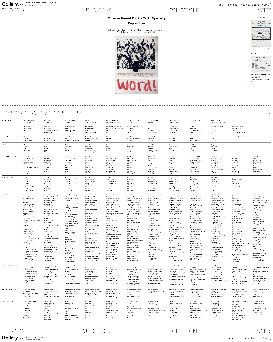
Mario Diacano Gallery (175, 202)
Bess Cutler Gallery (49, 251)
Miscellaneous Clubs (132, 152)
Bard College (26, 291)
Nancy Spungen (194, 171)
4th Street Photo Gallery (29, 217)
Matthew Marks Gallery (175, 213)
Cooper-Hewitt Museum (71, 276)
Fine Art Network (90, 314)
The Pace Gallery (236, 233)
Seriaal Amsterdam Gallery (218, 236)
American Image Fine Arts (30, 256)
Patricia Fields (193, 179)
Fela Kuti (87, 165)
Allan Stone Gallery (28, 244)
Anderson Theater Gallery (51, 195)
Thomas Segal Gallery (238, 242)
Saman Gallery (215, 220)
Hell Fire (66, 150)
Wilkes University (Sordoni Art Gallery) (261, 290)
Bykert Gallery (68, 211)
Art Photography (27, 122)
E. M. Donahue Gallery (91, 218)
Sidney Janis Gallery (216, 246)
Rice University (131, 294)
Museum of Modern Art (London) (196, 266)
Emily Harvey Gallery (91, 227)
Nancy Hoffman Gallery (175, 244)
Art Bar (45, 217)
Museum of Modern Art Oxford (198, 269)
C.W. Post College (27, 295)
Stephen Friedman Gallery (239, 213)
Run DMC (213, 173)
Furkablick (109, 307)
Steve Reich (235, 165)
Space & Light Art (194, 140)
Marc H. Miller (152, 188)
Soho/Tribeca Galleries (217, 256)
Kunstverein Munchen (133, 276)
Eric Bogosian (89, 160)
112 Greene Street (27, 209)
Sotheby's (255, 269)
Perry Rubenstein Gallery (197, 226)
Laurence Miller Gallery (154, 225)
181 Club (25, 146)
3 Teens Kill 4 (26, 156)
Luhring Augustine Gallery (155, 252)
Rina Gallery (193, 258)
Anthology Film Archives (29, 305)
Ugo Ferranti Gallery (258, 197)
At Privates (25, 312)
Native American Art (174, 128)
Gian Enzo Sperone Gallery (113, 234)
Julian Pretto (130, 256)
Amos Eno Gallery (28, 258)
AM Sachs (25, 247)
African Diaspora (27, 128)
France (108, 132)
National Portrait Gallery (175, 246)
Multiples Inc (172, 240)
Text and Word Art (216, 120)
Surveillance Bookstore (217, 307)
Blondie (46, 169)
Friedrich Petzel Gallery (91, 260)
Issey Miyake (88, 188)
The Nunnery (235, 229)
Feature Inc (88, 238)
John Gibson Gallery (132, 242)
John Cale (130, 162)
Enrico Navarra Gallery (91, 231)
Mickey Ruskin (173, 185)
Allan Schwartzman (28, 185)
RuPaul (233, 156)
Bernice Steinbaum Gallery (51, 249)
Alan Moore (26, 179)
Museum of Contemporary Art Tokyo (177, 277)
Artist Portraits (47, 128)
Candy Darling (68, 162)
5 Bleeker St (26, 197)
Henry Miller (88, 183)
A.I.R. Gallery (26, 224)
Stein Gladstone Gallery (238, 208)
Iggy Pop (108, 164)
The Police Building (237, 310)
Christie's (66, 271)
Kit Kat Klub (88, 148)
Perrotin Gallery (194, 224)
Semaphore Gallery (216, 233)
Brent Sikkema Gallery (70, 195)
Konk (149, 165)
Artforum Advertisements (50, 136)
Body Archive (47, 301)
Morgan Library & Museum (155, 278)
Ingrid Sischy (88, 185)
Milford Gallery (173, 226)
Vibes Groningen (257, 312)
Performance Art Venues (175, 303)
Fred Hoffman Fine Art (91, 256)
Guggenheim (89, 280)
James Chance (110, 169)
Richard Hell (214, 164)
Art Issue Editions (48, 220)
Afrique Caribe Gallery (29, 231)
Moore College (110, 291)
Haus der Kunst (110, 256)
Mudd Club (151, 145)
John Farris (130, 181)
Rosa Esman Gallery (216, 206)
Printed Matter (173, 316)
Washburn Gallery (258, 223)
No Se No (171, 258)
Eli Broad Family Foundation (72, 283)
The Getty (255, 275)
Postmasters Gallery (195, 240)
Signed (192, 136)
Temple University (174, 294)
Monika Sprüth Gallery (175, 236)
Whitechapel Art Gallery (259, 230)
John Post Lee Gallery (133, 247)
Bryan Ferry (67, 156)
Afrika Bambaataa (28, 162)
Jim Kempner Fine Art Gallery (135, 240)
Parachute (151, 317)
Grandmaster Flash (111, 158)
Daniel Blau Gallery (69, 261)
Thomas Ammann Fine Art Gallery (239, 237)
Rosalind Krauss (215, 183)
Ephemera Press (247, 338)
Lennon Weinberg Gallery (155, 233)
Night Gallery (173, 256)
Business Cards (68, 136)
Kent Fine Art (151, 200)
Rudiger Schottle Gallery (217, 209)
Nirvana (150, 146)
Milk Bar (129, 150)
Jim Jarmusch (131, 178)
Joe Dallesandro (131, 160)
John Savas (130, 167)
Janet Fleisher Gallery (133, 229)
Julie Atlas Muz (152, 158)
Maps (107, 140)
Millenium (130, 317)
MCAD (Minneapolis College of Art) (93, 295)
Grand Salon (109, 240)
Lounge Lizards (173, 165)
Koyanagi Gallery (153, 211)
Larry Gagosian (152, 183)
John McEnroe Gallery (133, 246)
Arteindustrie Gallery (49, 227)
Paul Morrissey (194, 183)
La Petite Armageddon (91, 152)
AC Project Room (27, 227)
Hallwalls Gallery (111, 252)
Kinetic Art (109, 138)
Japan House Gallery (133, 233)
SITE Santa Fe (235, 285)
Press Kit (150, 140)
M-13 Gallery (151, 256)
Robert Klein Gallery (216, 195)
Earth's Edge (88, 303)
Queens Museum (236, 273)
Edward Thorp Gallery (91, 220)
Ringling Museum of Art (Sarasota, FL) (238, 275)
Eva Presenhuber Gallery (92, 233)
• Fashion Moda (254, 49)
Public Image (172, 317)
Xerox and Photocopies (238, 136)
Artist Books (47, 138)
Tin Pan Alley (193, 146)
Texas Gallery (235, 220)
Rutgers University (153, 289)
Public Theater (194, 301)
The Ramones (256, 164)
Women (234, 130)
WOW (254, 316)
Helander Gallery (132, 197)
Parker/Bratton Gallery (196, 211)
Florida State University (70, 291)
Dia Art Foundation (69, 281)
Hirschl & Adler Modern (133, 200)
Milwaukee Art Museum (154, 269)
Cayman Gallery (69, 230)
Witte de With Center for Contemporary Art (259, 238)
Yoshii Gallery (256, 252)
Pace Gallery (193, 204)
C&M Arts (46, 310)
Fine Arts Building (90, 242)
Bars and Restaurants (49, 132)
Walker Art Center (258, 282)
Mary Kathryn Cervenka (196, 160)
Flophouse (88, 317)
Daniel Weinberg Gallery (92, 195)
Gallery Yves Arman (111, 227)
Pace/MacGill (193, 208)
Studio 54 (171, 148)
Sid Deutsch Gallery (216, 244)
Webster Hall (214, 146)
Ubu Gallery (256, 195)
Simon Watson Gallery (217, 251)
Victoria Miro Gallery (258, 205)
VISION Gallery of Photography (258, 208)
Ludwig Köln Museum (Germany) (133, 283)
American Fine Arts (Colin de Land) (30, 251)
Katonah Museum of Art (133, 266)
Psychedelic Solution (195, 243)
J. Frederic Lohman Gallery (134, 215)
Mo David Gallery (174, 229)
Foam (87, 246)
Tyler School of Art (195, 294)
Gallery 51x (109, 217)
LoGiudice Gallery (153, 247)
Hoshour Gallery (131, 206)
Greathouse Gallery (111, 242)
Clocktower (67, 250)
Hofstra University (69, 296)
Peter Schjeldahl (194, 185)
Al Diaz (25, 165)
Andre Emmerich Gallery (50, 197)
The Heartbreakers (258, 162)
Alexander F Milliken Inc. (29, 240)
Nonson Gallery (194, 197)
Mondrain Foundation (154, 276)
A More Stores (26, 126)
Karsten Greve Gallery (154, 197)
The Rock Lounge (236, 312)
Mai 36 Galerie (152, 260)
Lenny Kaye (151, 173)
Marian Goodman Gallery (176, 198)
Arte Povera (47, 120)
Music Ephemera (173, 126)
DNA (65, 173)
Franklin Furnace (111, 305)
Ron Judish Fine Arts (216, 202)
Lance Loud (151, 171)
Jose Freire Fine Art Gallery (134, 253)
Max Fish (171, 217)
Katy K (150, 160)
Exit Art (87, 310)
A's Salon (25, 222)
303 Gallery (26, 213)
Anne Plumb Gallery (49, 206)
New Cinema (151, 307)
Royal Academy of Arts (133, 296)
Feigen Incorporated (91, 240)
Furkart (108, 308)
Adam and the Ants (28, 158)
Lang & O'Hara (152, 223)
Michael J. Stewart (174, 181)
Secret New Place (194, 312)
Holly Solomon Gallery (133, 204)
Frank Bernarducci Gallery (92, 253)
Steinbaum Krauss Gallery (239, 209)
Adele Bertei (26, 160)
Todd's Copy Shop (236, 319)
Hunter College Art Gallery (92, 289)
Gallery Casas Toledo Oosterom (112, 221)
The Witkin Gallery (237, 235)
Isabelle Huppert (110, 165)
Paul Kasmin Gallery (195, 218)
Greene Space (110, 316)
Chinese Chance (69, 303)
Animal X (25, 169)
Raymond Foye (194, 188)
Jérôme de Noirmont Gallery (156, 195)
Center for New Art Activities (51, 314)
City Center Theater (69, 307)
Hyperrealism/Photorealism (114, 122)
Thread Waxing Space (238, 317)
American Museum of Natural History (31, 273)
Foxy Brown (88, 171)
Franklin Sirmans (69, 188)
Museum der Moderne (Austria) (177, 266)
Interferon (130, 305)
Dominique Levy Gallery (92, 208)
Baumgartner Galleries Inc (51, 247)
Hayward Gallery (111, 260)
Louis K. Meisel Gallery (154, 249)
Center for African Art (49, 280)
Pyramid (150, 152)
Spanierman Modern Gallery (240, 195)
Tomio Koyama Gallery (238, 251)
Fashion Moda (134, 99)
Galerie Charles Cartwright (113, 206)
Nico (191, 173)
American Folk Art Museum (30, 271)
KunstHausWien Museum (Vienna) (134, 270)
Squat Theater (173, 146)
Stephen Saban (236, 164)
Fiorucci (87, 316)
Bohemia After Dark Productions (49, 303)
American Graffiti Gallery (30, 254)
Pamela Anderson (216, 158)
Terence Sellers (257, 156)
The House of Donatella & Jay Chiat (240, 302)
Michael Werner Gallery (175, 224)
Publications (96, 10)
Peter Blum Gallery (195, 227)
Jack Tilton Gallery (132, 224)
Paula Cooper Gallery (196, 222)
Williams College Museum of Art (260, 293)
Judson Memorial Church (134, 308)
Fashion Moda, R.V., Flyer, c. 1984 (260, 48)
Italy (128, 132)
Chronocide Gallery (69, 243)
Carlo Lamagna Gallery (70, 221)
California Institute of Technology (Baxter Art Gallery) (50, 291)
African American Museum (30, 266)
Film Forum (88, 312)
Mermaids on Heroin (195, 165)
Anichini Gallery (48, 204)
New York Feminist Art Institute (156, 310)
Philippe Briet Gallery (196, 229)
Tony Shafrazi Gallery (238, 252)
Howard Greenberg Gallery (135, 208)
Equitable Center (90, 307)
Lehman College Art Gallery (93, 291)
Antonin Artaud (48, 178)
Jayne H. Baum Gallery (133, 236)
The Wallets (256, 167)
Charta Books (47, 319)
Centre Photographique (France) (70, 266)
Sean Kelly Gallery (216, 227)
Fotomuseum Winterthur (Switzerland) (92, 270)
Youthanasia (214, 150)
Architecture (47, 126)
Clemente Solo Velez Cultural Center (72, 309)
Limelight (108, 150)
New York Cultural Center (218, 273)
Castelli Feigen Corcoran (71, 223)
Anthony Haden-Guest (29, 190)
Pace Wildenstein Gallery (197, 206)
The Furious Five (257, 160)
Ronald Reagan (215, 181)
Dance (87, 130)
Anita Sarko (26, 171)
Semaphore (214, 229)
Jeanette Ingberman (112, 183)
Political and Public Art (217, 126)
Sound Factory (215, 301)
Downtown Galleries (90, 132)
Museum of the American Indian (197, 271)
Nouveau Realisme (153, 120)
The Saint (171, 152)
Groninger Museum (90, 278)
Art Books (25, 138)
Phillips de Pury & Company (239, 269)
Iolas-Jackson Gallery (133, 211)
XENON (213, 148)
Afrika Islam (26, 164)
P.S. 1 (191, 202)
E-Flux (87, 215)
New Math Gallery (174, 255)
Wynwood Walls (257, 244)
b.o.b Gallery (47, 235)
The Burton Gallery (237, 222)
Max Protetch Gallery (175, 218)
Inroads (129, 303)
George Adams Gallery (112, 233)
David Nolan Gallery (91, 198)
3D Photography (27, 136)
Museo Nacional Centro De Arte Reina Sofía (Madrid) (155, 280)
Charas (66, 237)
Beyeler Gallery (48, 255)
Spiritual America (236, 200)
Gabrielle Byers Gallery (112, 200)
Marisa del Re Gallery (175, 204)
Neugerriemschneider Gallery (177, 253)
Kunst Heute (130, 312)
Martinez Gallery (173, 208)
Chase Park (67, 301)
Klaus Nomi (151, 164)
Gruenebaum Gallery (112, 249)
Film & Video (88, 140)
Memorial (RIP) (152, 130)
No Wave (192, 126)
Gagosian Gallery (111, 202)
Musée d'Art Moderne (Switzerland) (196, 283)
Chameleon (47, 315)
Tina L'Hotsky (256, 171)
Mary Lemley (151, 190)
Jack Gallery (130, 220)
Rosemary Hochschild (217, 169)
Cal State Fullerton (28, 297)
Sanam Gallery (215, 222)
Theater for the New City (238, 315)
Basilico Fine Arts (48, 244)
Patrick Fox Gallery (195, 215)
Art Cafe (25, 307)
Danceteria (67, 146)
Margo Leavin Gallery (175, 197)
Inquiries (245, 4)
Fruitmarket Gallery (111, 195)
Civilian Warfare (69, 248)
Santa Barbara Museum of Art (240, 281)
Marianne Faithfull (195, 156)
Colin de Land (68, 179)
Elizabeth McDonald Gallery (93, 226)
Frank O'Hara (68, 187)
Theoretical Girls (257, 169)
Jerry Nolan (130, 156)
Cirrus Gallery (68, 245)
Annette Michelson (28, 188)
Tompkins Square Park (259, 301)
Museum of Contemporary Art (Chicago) (177, 270)
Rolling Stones (214, 167)
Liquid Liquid (172, 160)
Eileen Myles (67, 183)
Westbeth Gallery (257, 227)
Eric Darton (67, 185)
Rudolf (212, 171)
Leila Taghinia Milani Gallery (156, 231)
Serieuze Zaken (215, 238)
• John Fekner (266, 79)
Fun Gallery (109, 197)
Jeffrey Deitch (110, 185)
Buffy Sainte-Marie (69, 158)
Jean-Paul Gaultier (111, 181)
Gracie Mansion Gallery (112, 238)
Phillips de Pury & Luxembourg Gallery (198, 232)
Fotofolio (87, 249)
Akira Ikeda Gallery (28, 233)
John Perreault (131, 185)
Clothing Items (89, 136)
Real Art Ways (194, 305)
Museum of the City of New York (197, 275)
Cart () (266, 4)
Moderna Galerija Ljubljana (176, 231)
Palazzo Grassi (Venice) (217, 278)
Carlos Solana (47, 187)
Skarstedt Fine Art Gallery (218, 253)
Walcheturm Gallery (258, 221)
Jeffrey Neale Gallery (133, 238)
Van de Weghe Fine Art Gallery (261, 200)
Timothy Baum (236, 181)
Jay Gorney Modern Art (133, 235)
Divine (66, 171)
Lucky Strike (109, 152)
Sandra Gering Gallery (217, 224)
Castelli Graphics (69, 225)
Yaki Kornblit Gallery (258, 250)
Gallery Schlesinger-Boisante (114, 223)
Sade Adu (234, 158)
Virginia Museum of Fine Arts (260, 280)
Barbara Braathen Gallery (51, 236)
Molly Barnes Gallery (175, 235)
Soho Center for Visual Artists (198, 316)
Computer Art (89, 126)
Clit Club (46, 148)
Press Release (173, 136)
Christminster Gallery (70, 241)
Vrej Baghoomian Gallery (260, 216)
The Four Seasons (215, 316)
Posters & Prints (152, 138)
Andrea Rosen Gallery (50, 198)
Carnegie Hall (47, 312)
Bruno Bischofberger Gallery (72, 207)
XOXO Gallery (257, 248)
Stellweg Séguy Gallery (238, 211)
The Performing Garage (238, 308)
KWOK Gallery (152, 215)
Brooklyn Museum (48, 271)
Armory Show (26, 282)
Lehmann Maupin (153, 229)
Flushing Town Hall (111, 301)
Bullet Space (47, 306)
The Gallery (235, 226)
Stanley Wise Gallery (237, 204)
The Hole (213, 317)
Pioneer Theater (173, 308)
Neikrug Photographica (175, 249)
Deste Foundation (69, 280)
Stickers (213, 138)
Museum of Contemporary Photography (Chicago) (176, 283)
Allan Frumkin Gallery (29, 242)
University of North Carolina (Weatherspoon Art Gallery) (240, 290)
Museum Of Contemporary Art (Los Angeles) (177, 273)
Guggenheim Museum (91, 282)
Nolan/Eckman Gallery (175, 260)
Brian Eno (46, 173)
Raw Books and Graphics (196, 303)
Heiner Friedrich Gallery (134, 195)
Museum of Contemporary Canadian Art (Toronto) (176, 280)
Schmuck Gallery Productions (219, 226)
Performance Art (173, 122)
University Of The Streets (259, 308)
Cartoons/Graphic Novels (71, 140)
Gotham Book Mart (111, 312)
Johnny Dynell (131, 173)
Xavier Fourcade (257, 246)
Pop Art (192, 122)
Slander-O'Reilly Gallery (217, 255)
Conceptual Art (48, 122)
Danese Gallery (68, 259)
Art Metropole (26, 310)
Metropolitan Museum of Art (155, 268)
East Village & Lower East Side (114, 128)
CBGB (45, 146)
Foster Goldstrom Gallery (92, 247)
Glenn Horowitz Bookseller (113, 310)
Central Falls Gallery (70, 234)
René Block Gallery (195, 247)
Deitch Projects (89, 204)
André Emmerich (48, 202)
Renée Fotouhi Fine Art (196, 249)
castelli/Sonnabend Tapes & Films (72, 227)
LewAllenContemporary (154, 240)
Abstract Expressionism (29, 120)
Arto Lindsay (47, 162)
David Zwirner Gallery (91, 200)
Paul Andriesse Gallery (196, 217)
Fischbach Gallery (90, 244)
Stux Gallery (235, 217)
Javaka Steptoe (110, 179)
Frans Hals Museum (90, 275)
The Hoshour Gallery (237, 227)
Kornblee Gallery (153, 208)
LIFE (107, 146)
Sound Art (192, 138)
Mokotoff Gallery (173, 233)
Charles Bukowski (48, 188)
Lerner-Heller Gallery (154, 236)
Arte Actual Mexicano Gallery (52, 226)
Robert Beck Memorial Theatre (198, 310)
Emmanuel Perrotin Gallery (92, 229)
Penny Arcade (215, 162)
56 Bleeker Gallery (28, 206)
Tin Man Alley (235, 249)
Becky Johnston (48, 179)
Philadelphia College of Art (113, 297)
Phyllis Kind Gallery (195, 234)
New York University (111, 295)
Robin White (214, 179)
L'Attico (150, 217)
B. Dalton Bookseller (28, 314)
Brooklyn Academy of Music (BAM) (72, 204)
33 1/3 (24, 200)
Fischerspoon (89, 167)
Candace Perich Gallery (70, 214)
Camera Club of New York (51, 275)
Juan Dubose (151, 178)
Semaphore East (215, 231)
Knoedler (150, 204)
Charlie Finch (47, 190)
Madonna (171, 169)
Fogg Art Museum (90, 268)
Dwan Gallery (89, 213)
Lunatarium (130, 314)
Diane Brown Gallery (91, 206)
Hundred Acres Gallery (133, 209)
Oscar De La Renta (174, 190)
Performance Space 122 (175, 305)
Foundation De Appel (112, 303)
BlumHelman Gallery (49, 258)
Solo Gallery (214, 258)
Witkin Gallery (257, 236)
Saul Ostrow (214, 185)
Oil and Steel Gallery (195, 198)
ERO (86, 308)
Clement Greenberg (70, 178)
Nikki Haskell (172, 188)
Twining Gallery (236, 259)
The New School (194, 293)
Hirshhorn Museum (111, 269)
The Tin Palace (236, 314)
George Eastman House (92, 276)
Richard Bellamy (194, 251)
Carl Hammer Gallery (70, 218)
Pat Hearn (192, 178)
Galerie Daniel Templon (112, 208)
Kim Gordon (151, 162)
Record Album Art (174, 138)
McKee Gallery (173, 220)
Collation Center (69, 312)
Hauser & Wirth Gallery (112, 258)
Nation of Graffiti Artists (154, 305)
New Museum (214, 271)
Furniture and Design (133, 126)
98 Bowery (265, 338)
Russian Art (214, 130)
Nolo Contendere (195, 195)
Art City (46, 218)
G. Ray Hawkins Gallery (112, 198)
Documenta (88, 301)
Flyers (140, 99)
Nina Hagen (214, 156)
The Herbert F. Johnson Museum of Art (196, 290)
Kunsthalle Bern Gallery (154, 213)
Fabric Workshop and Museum (93, 266)
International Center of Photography (112, 280)
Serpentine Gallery (216, 240)
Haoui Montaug (89, 179)
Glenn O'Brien (68, 190)
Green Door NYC (111, 314)
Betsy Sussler (47, 165)
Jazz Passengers (110, 173)
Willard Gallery (257, 232)
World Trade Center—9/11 (239, 132)
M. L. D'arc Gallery (153, 258)
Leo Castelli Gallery (153, 234)
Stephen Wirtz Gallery (238, 215)
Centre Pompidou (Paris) (71, 269)
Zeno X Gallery (257, 259)
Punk (212, 128)
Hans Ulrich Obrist (90, 178)
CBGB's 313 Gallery (69, 232)
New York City (173, 130)
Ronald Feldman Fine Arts (218, 204)
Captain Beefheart (69, 164)
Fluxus (87, 120)
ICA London (109, 273)
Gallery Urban (110, 225)
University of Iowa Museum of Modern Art (219, 293)
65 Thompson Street (28, 208)
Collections (184, 10)
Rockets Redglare (215, 165)
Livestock (150, 245)
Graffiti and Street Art (112, 120)
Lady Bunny (151, 169)
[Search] (136, 113)
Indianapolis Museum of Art (113, 275)
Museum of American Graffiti (177, 268)
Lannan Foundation (132, 281)
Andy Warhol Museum (29, 278)
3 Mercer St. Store (27, 195)
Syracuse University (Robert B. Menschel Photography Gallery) (177, 291)
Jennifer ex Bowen (111, 187)
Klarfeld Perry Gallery (154, 202)
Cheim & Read (68, 239)
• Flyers (260, 49)
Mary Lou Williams (195, 162)
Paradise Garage (152, 150)
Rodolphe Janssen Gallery (218, 200)
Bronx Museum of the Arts (51, 269)
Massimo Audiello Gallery (176, 211)
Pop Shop (171, 310)
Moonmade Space (153, 301)
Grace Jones (109, 156)
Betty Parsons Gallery (49, 253)
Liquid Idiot (172, 158)
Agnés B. (25, 178)
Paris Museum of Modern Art (218, 280)
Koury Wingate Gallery (154, 209)
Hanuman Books (110, 317)
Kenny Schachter (152, 181)
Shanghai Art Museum (238, 283)
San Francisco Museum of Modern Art (239, 278)
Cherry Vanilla (68, 165)
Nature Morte (173, 247)
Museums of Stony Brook (196, 278)
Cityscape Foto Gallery (70, 246)
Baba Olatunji (47, 164)
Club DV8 (46, 152)
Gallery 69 (109, 218)
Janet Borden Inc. (132, 227)
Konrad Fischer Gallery (154, 206)
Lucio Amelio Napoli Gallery (156, 251)
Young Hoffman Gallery (259, 253)
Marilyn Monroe (194, 158)
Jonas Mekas (130, 190)
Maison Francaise (90, 293)
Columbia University (49, 294)
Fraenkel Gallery (90, 251)
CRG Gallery (67, 254)
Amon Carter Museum (29, 276)
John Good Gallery (132, 244)
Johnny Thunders (152, 156)
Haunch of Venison (111, 254)
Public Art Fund (236, 271)
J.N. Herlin (130, 217)
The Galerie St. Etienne (238, 224)
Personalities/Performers (196, 130)
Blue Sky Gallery (48, 256)
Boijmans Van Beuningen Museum (50, 266)
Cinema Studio (68, 305)
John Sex (129, 169)
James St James (110, 171)
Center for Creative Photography (49, 282)
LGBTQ (150, 126)
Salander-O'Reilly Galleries (218, 217)
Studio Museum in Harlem (260, 273)
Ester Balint (88, 164)
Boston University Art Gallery (30, 293)
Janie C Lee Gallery (132, 231)
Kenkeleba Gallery (153, 198)
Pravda (171, 314)
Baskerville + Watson (49, 246)
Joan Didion (130, 179)
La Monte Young (152, 167)
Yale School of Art (257, 296)
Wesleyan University (237, 296)
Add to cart (254, 53)
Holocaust (130, 130)
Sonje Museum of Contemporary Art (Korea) (261, 266)
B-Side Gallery (48, 233)
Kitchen (129, 310)
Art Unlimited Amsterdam (51, 224)
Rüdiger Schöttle (215, 211)
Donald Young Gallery (91, 209)
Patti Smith (213, 160)
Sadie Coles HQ (215, 215)
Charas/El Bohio (48, 317)
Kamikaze (88, 146)
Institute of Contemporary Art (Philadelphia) (114, 277)
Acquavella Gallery (28, 229)
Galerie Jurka (110, 209)
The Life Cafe (235, 304)
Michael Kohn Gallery (175, 222)
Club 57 (46, 150)
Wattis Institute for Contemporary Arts (238, 293)
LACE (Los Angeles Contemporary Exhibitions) (156, 221)
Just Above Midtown (132, 260)
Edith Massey (89, 158)
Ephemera (13, 10)
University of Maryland (217, 296)
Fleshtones (88, 169)
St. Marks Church (215, 303)
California (67, 128)
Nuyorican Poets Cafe (154, 312)
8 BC (24, 145)
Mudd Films (151, 303)
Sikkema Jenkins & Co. (217, 247)
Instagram (230, 338)
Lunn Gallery (151, 254)
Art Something (47, 222)
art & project (47, 215)
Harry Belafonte (110, 160)
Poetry (191, 132)
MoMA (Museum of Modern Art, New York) (155, 273)
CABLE (66, 212)
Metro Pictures (131, 316)
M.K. (128, 145)
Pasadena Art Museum (217, 282)
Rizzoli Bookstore (194, 308)
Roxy (170, 145)
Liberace (171, 156)
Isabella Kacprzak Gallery (134, 213)
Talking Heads (235, 171)
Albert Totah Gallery (28, 235)
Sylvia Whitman (236, 178)
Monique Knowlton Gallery (176, 238)
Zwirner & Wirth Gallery (259, 261)
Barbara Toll (47, 240)
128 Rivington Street (28, 211)
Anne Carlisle (47, 156)
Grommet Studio (110, 245)
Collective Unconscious (70, 315)
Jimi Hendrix (130, 158)
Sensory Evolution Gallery (218, 235)
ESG (86, 162)
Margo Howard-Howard (175, 173)
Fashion (108, 130)
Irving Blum (88, 187)
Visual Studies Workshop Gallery (259, 211)
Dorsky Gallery (89, 211)
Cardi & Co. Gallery (69, 216)
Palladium (150, 148)
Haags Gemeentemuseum (113, 266)
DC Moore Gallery (90, 202)
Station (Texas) (215, 305)
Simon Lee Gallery (216, 249)
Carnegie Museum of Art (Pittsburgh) (50, 277)
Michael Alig (172, 179)
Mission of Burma (194, 167)
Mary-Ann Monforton (175, 178)
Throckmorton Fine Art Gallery (240, 243)
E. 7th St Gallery (89, 217)
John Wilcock (130, 188)
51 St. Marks (26, 202)
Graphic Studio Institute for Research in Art (71, 293)
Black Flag (46, 167)
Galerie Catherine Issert (113, 204)
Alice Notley (26, 183)
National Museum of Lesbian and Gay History (218, 266)
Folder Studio (36, 339)
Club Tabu (67, 145)
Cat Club (46, 145)
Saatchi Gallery (215, 213)
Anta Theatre (26, 303)
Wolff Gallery (256, 241)
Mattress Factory (173, 215)
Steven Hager (214, 188)
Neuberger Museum (216, 269)
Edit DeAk (67, 181)
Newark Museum (215, 276)
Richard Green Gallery (196, 254)
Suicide (234, 167)
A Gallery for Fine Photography (31, 220)
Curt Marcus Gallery (70, 255)
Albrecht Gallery (27, 236)
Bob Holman (47, 181)
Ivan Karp (88, 190)
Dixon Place (67, 319)
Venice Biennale (257, 310)
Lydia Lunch (172, 167)
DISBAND (67, 169)
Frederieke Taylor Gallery (92, 258)
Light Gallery (151, 242)
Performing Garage (174, 307)
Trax (254, 305)
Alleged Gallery (27, 246)
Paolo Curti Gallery (195, 209)
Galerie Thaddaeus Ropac (113, 211)
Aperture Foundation (28, 280)
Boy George (47, 171)
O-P (149, 314)
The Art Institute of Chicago (176, 296)
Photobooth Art (131, 136)
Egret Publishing (89, 305)
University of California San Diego (218, 290)
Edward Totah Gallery (91, 222)
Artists (263, 10)
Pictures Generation (195, 120)
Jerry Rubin (109, 188)
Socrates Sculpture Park (196, 314)
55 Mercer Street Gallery (29, 204)
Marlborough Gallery (175, 206)
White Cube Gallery (258, 228)
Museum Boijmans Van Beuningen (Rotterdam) (155, 284)
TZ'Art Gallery (235, 261)
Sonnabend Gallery (216, 260)
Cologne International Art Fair (72, 317)
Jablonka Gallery (132, 218)
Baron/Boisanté (48, 242)
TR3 (191, 148)
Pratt (128, 293)
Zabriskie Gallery (257, 257)
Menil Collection (152, 266)
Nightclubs (172, 132)
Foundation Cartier (90, 273)
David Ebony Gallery (91, 197)
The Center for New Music (218, 310)
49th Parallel (26, 215)
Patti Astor (192, 181)
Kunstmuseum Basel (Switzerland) (132, 273)
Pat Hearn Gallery (195, 213)
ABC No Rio (26, 226)
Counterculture (89, 128)
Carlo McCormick (48, 185)
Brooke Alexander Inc (70, 202)
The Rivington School (237, 126)
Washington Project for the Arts (261, 314)
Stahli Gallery (235, 202)
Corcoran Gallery (69, 252)
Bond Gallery (47, 260)
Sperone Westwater (237, 197)
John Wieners (131, 187)
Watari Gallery (257, 225)
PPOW (192, 242)
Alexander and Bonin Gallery (31, 238)
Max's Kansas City (132, 146)
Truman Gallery (236, 258)
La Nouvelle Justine (90, 150)
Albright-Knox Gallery (29, 268)
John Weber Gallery (132, 249)
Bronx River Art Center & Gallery (71, 199)
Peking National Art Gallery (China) (239, 266)
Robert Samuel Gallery (217, 198)
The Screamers (257, 165)
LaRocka (108, 145)
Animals (25, 132)
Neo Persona (172, 251)
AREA (24, 148)
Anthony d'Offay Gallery (50, 209)
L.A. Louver (151, 218)
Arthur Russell (47, 160)
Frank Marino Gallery (91, 255)
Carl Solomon (47, 183)
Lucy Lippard (151, 185)
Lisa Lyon (171, 162)
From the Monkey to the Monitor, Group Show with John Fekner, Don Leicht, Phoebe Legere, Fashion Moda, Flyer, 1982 (260, 75)
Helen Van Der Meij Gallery (134, 198)
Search (256, 4)
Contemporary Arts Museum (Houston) (72, 273)
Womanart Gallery (258, 242)
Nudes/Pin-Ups (194, 128)
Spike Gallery (235, 198)
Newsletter (232, 4)
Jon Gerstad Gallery (132, 251)
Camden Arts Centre (49, 273)
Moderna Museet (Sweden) (155, 271)
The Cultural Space (216, 312)
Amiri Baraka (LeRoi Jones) (30, 187)
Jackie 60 (88, 145)
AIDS (24, 130)
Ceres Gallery (68, 236)
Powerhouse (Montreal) (175, 312)
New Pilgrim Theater (153, 308)
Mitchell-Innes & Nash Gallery (177, 227)
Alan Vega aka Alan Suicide (30, 167)
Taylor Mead (235, 173)
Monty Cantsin (194, 169)
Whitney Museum (257, 284)
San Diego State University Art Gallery (156, 292)
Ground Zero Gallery (112, 247)
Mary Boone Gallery (174, 209)
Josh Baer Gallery (132, 255)
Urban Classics (257, 198)
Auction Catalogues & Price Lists (52, 140)
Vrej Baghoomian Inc (258, 217)
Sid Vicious (234, 160)
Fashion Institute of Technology (72, 289)
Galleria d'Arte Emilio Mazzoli (114, 213)
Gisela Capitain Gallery (112, 236)
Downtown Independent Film (114, 126)
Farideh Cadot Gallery (91, 235)
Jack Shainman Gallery (133, 222)
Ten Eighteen (172, 150)
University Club (257, 307)
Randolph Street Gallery (196, 245)
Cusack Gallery (68, 257)
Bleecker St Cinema (28, 317)
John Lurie (130, 165)
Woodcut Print (215, 140)
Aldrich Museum (27, 269)
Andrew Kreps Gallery (50, 200)
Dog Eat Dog (88, 156)
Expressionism (68, 122)
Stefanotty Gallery (237, 206)
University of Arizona (195, 296)
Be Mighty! (25, 316)
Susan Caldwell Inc (237, 218)
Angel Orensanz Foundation (30, 301)
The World (193, 145)
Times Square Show (237, 128)
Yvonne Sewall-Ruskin (238, 187)
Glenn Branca (89, 173)
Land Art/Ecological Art (133, 120)
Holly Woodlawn (110, 162)
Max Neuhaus (194, 164)
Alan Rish (25, 181)
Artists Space (47, 229)
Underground (193, 152)
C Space (46, 308)
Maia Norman (152, 187)
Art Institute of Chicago (29, 289)
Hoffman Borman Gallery (134, 202)
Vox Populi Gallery (258, 214)
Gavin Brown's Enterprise (113, 231)
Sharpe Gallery (215, 242)
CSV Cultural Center (69, 278)
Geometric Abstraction (91, 122)
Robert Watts (193, 190)
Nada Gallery (173, 242)
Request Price (136, 23)
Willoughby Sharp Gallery (260, 234)
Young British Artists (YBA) (218, 122)
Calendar (67, 138)
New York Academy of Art (113, 293)
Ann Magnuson (27, 173)
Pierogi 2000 (193, 236)
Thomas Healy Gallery (238, 240)
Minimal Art (130, 122)
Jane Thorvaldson (111, 178)
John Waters (130, 171)
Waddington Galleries (259, 219)
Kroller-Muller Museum (133, 268)
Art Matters (26, 308)
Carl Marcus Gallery (70, 220)
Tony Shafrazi (235, 183)
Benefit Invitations (69, 126)
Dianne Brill (67, 167)
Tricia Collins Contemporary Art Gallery (240, 255)
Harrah (66, 148)
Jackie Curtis (109, 167)
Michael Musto (173, 183)
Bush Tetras (67, 160)
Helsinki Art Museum (112, 268)
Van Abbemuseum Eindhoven (261, 278)
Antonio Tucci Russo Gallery (51, 213)
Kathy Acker (151, 179)
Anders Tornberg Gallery (29, 260)
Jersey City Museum (111, 283)
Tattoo (212, 132)
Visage (213, 145)
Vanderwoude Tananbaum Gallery (260, 203)
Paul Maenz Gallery (195, 220)
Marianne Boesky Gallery (176, 200)
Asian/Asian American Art (51, 130)
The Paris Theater (236, 306)
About (220, 4)
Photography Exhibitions (133, 138)
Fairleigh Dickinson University (52, 296)
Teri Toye (255, 158)
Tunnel (192, 150)
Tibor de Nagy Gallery (238, 245)
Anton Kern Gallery (49, 211)
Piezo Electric (193, 238)
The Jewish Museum (258, 276)
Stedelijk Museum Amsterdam (261, 271)
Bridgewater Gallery (70, 197)
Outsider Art (151, 122)
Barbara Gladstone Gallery (51, 238)
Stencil (212, 136)
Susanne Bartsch (215, 190)
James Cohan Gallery (133, 226)
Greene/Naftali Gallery (112, 243)
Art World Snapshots (28, 140)
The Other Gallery (237, 231)
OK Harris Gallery (195, 200)
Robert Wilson (215, 178)
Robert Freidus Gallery (196, 260)
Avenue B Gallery (48, 231)
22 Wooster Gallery (28, 198)
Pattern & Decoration (175, 120)
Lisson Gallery (152, 243)
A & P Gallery (26, 218)
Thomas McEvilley (237, 179)
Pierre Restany (194, 187)
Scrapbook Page (173, 140)
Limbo (108, 148)
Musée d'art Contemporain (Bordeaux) (197, 280)
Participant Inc (173, 301)
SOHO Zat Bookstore (196, 317)
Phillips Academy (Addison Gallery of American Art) (134, 290)
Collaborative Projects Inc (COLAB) (71, 131)
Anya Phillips (47, 158)
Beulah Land (26, 152)
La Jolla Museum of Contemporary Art (133, 278)
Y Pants (255, 173)
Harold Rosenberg (90, 181)
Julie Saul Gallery (132, 258)
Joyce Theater (131, 307)
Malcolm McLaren (174, 171)
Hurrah (66, 152)
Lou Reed (171, 164)
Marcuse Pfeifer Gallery (175, 195)
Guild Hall (88, 284)
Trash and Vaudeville (258, 303)
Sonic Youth (235, 162)
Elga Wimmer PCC (90, 224)
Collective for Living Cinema (72, 314)
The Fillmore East (215, 314)
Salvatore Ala (214, 218)
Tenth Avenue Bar (216, 308)
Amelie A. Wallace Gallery (30, 249)
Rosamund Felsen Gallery (218, 208)
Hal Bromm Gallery (111, 251)
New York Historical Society (218, 275)
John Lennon (130, 164)
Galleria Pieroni (110, 215)
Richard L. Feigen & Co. (196, 256)
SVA (149, 294)
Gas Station (130, 128)
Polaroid (129, 140)
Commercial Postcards (91, 138)
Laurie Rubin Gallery (153, 227)
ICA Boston (109, 271)
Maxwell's (129, 148)
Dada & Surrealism (69, 120)
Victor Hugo (235, 185)
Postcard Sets (151, 136)
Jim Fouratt (109, 190)
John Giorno (130, 183)
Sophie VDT (214, 187)
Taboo (233, 169)
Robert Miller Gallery (216, 197)
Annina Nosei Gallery (49, 208)
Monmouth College (111, 289)
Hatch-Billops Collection (133, 301)
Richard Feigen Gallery (196, 252)
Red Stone (193, 307)
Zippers (213, 152)
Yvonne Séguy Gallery (259, 255)
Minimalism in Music (153, 132)
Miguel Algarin (173, 187)
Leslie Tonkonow (152, 238)
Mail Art (150, 128)
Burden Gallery (68, 209)
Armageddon (26, 150)
